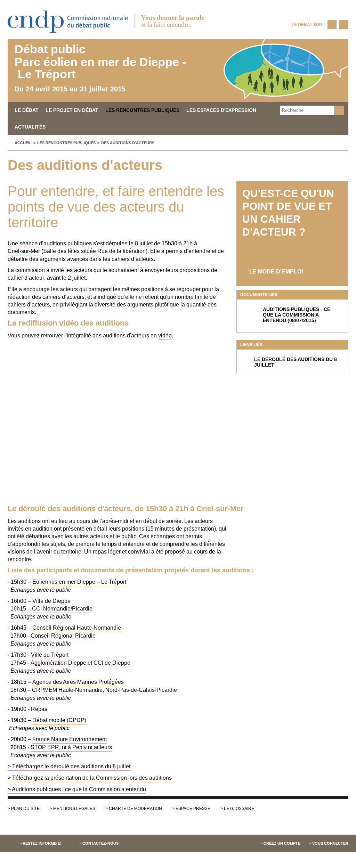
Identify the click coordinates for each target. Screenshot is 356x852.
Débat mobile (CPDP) (59, 720)
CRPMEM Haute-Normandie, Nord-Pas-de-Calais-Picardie (104, 690)
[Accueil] (178, 70)
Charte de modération (135, 808)
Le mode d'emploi (276, 272)
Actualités (30, 127)
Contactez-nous (100, 843)
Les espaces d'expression (221, 110)
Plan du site (25, 808)
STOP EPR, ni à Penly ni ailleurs (71, 747)
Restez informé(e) (42, 843)
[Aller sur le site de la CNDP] (68, 35)
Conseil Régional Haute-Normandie (76, 628)
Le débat (27, 110)
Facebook (332, 24)
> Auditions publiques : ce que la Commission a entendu (77, 789)
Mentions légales (74, 808)
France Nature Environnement (69, 739)
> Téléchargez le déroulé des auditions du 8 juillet (69, 766)
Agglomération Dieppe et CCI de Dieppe (80, 663)
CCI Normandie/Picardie (62, 609)
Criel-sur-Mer (24, 251)
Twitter (343, 24)
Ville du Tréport (49, 655)
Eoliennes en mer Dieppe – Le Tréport (79, 582)
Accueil (23, 143)
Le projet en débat (72, 110)
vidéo (165, 335)
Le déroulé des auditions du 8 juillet (295, 362)
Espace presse (193, 808)
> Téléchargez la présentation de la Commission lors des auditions (90, 778)
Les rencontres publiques (142, 110)
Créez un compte (282, 843)
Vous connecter (330, 843)
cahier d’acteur (26, 278)
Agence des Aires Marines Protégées (78, 682)
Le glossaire (239, 808)
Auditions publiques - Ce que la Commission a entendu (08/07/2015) (296, 314)
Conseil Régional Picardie (63, 636)
